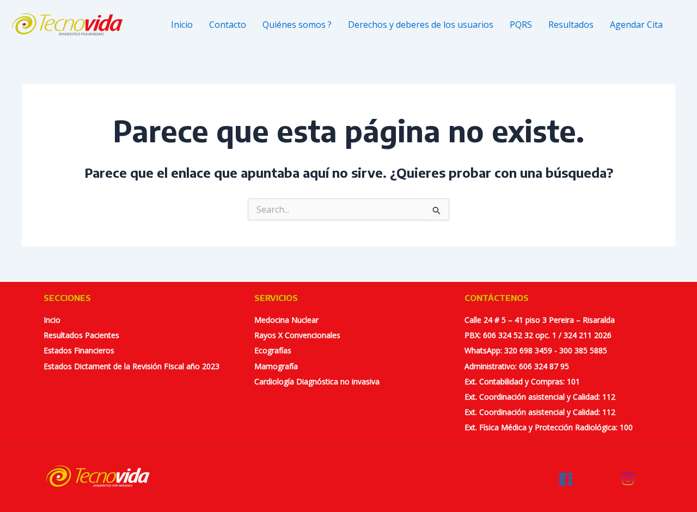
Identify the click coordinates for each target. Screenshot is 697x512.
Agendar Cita (636, 25)
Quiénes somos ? (297, 25)
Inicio (182, 25)
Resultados (571, 25)
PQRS (521, 25)
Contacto (227, 25)
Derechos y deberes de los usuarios (420, 25)
